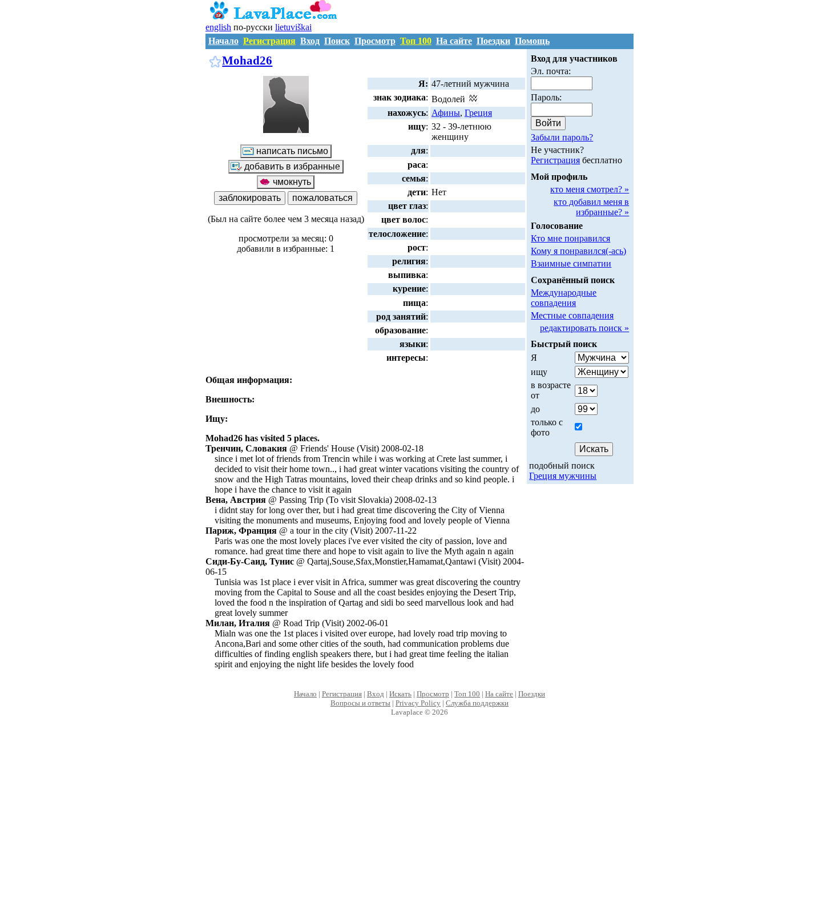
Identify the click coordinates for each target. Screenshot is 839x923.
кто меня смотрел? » (589, 189)
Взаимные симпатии (571, 263)
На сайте (454, 41)
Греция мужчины (562, 476)
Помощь (532, 41)
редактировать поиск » (584, 328)
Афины (445, 113)
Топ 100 (415, 41)
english (218, 27)
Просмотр (375, 41)
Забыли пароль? (562, 137)
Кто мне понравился (570, 238)
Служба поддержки (477, 703)
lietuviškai (293, 27)
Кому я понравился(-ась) (578, 251)
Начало (223, 41)
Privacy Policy (418, 703)
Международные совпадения (563, 298)
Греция (478, 113)
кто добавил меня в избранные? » (591, 207)
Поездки (493, 41)
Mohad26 (247, 60)
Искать (400, 694)
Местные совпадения (572, 315)
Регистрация (269, 41)
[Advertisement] (419, 832)
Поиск (337, 41)
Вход (310, 41)
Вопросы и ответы (360, 703)
